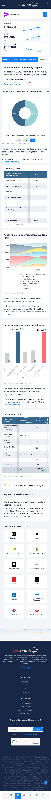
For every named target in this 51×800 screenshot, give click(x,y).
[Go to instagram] (25, 667)
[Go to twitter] (29, 667)
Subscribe (38, 729)
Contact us (25, 707)
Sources (25, 143)
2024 (25, 140)
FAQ (25, 689)
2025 (32, 140)
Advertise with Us (25, 714)
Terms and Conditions (31, 735)
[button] (26, 485)
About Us (25, 682)
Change (28, 423)
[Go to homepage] (26, 4)
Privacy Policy (25, 703)
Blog (25, 685)
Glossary (25, 692)
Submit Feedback (25, 710)
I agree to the (25, 735)
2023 (18, 140)
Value (22, 421)
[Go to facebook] (21, 667)
